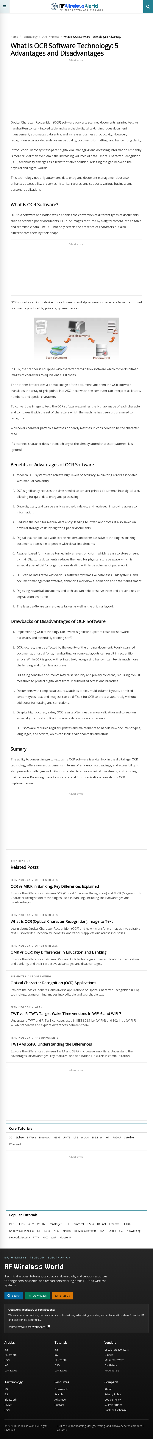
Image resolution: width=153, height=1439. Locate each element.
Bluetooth (45, 1137)
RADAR (117, 1137)
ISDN (22, 1224)
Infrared (66, 1230)
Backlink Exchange (115, 1410)
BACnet (101, 1224)
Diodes (108, 1355)
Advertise (60, 1399)
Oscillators (110, 1365)
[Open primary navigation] (5, 6)
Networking (133, 1230)
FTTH (36, 1237)
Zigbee (19, 1137)
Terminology (30, 36)
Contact (59, 1405)
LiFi (39, 1230)
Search (58, 1394)
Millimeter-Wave (114, 1360)
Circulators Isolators (116, 1349)
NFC (56, 1230)
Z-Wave (31, 1137)
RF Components (46, 1037)
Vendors (110, 1342)
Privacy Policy (112, 1394)
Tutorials (60, 1342)
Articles (9, 1342)
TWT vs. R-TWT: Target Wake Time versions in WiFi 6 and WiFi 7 (66, 1013)
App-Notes (18, 976)
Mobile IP (65, 1237)
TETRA (126, 1224)
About (108, 1389)
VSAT (102, 1230)
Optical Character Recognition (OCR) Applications (53, 982)
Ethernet (114, 1224)
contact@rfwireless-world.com (26, 1327)
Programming (40, 976)
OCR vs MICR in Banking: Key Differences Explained (55, 886)
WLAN (39, 1007)
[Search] (148, 6)
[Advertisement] (76, 85)
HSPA (90, 1224)
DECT (12, 1224)
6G (56, 1355)
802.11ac (97, 1137)
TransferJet (55, 1224)
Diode (112, 1230)
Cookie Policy (112, 1399)
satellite (129, 1137)
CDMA (8, 1405)
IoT (107, 1137)
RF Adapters (111, 1370)
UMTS (66, 1137)
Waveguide (15, 1144)
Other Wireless (50, 36)
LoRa (47, 1230)
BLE (67, 1224)
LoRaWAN (10, 1370)
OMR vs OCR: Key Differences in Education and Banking (59, 952)
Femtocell (78, 1224)
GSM (57, 1137)
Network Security (19, 1237)
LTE (75, 1137)
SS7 (121, 1230)
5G (11, 1137)
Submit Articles (113, 1405)
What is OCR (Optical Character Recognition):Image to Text (62, 921)
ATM (31, 1224)
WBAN (41, 1224)
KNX (45, 1237)
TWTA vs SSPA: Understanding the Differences (51, 1044)
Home (14, 36)
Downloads (61, 1389)
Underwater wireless (21, 1230)
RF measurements (85, 1230)
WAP (54, 1237)
